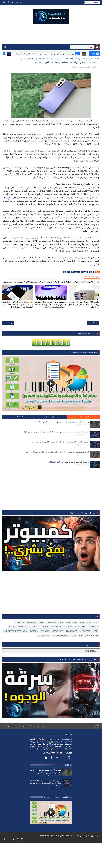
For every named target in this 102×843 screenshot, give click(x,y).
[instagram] (21, 2)
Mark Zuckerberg (17, 627)
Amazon (52, 622)
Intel (45, 627)
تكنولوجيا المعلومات (60, 635)
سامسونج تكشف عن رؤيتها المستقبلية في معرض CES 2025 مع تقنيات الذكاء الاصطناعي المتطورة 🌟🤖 (50, 304)
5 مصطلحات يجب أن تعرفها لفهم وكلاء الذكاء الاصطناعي (68, 462)
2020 (96, 622)
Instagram (56, 627)
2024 (68, 622)
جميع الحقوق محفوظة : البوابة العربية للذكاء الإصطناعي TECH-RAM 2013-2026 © (69, 836)
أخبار (17, 54)
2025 (61, 622)
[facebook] (8, 2)
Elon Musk (93, 627)
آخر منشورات (84, 417)
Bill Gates (31, 622)
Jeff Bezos (35, 627)
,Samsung (81, 67)
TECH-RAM (18, 417)
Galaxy (77, 59)
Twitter (34, 631)
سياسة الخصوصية (26, 726)
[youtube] (4, 2)
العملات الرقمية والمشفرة (88, 635)
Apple (42, 622)
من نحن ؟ (40, 726)
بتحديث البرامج (11, 197)
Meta (95, 631)
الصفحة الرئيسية (10, 726)
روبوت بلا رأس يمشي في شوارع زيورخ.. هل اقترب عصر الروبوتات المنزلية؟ (59, 54)
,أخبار (94, 67)
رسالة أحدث (92, 323)
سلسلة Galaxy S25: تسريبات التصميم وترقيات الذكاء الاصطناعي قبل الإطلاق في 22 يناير (84, 304)
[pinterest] (17, 2)
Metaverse (85, 631)
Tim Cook (45, 631)
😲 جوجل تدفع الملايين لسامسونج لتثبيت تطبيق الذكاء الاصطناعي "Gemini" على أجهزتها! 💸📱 (17, 304)
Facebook (80, 627)
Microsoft (71, 631)
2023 (75, 622)
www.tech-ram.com (57, 752)
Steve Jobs (58, 631)
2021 (89, 622)
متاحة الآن (66, 134)
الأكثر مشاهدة (51, 417)
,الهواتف (89, 67)
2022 (82, 622)
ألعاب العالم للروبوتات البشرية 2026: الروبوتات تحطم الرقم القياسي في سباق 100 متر (57, 452)
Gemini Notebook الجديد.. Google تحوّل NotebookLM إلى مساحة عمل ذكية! (60, 442)
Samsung (69, 59)
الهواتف (84, 59)
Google (68, 627)
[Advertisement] (51, 33)
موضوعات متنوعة (43, 635)
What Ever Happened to (15, 631)
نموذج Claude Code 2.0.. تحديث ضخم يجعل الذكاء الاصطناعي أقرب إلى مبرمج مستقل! (56, 432)
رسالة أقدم (8, 323)
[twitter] (12, 2)
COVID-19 (20, 622)
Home (97, 59)
